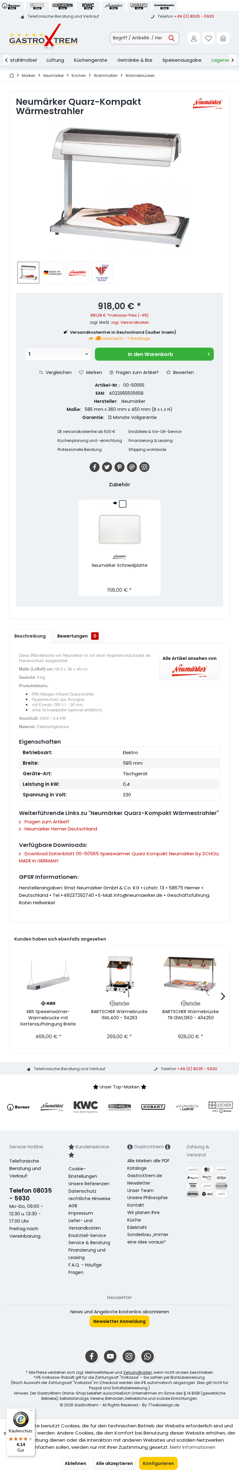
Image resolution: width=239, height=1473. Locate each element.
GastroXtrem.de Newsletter (144, 1179)
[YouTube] (110, 1356)
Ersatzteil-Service (87, 1235)
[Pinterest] (119, 467)
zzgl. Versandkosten (130, 322)
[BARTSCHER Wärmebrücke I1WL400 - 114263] (120, 975)
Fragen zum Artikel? (137, 372)
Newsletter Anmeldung (119, 1321)
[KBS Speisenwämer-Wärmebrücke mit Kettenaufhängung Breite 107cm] (48, 975)
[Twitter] (107, 467)
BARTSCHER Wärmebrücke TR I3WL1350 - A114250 (190, 1014)
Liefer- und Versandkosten (84, 1224)
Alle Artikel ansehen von (189, 658)
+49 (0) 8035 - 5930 (194, 16)
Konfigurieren (158, 1463)
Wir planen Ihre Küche (143, 1216)
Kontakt (135, 1205)
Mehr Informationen (192, 1447)
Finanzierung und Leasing (86, 1254)
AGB (72, 1206)
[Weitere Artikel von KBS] (48, 1003)
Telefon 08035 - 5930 (30, 1194)
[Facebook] (95, 467)
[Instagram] (144, 467)
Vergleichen (58, 372)
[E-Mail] (132, 467)
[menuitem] (223, 38)
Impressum (80, 1213)
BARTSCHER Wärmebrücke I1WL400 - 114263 (119, 1014)
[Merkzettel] (208, 38)
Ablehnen (75, 1463)
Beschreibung (30, 636)
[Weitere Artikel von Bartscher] (119, 1003)
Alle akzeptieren (114, 1463)
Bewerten (183, 372)
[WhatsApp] (147, 1356)
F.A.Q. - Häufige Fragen (85, 1268)
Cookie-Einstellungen (82, 1172)
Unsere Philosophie (147, 1198)
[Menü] (31, 1412)
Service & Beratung (89, 1242)
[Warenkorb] (223, 38)
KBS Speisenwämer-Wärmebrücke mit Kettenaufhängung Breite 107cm (48, 1017)
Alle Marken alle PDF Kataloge (148, 1164)
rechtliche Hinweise (89, 1198)
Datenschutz (82, 1191)
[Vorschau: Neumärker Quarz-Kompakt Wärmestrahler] (28, 272)
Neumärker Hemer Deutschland (60, 829)
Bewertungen (76, 636)
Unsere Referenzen (89, 1184)
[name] (18, 1107)
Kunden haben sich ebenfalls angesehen (60, 939)
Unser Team (140, 1190)
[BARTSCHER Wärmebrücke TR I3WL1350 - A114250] (191, 975)
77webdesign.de (163, 1405)
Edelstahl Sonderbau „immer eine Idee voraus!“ (147, 1234)
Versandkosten (137, 1372)
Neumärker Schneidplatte (120, 565)
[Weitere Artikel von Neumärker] (207, 104)
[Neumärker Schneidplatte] (120, 529)
